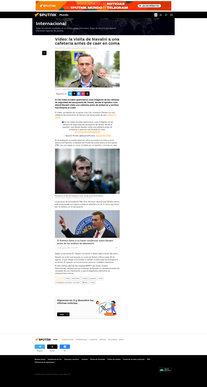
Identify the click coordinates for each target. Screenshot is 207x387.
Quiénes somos (40, 359)
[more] (116, 247)
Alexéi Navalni (76, 278)
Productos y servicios (71, 359)
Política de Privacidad (97, 359)
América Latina (68, 340)
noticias (92, 282)
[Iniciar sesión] (160, 15)
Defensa (102, 340)
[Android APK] (165, 370)
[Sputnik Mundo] (46, 18)
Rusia (67, 278)
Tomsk (101, 278)
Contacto (85, 359)
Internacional (60, 278)
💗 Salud (85, 282)
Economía (93, 340)
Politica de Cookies (114, 359)
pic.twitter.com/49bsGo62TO (87, 132)
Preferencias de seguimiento (44, 362)
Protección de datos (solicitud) (134, 359)
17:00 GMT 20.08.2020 (63, 48)
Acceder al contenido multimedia (82, 89)
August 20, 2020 (103, 135)
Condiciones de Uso (55, 359)
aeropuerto (93, 278)
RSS (148, 359)
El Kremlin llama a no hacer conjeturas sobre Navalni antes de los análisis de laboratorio (85, 242)
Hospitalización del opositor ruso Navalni (68, 282)
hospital (84, 278)
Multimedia (112, 340)
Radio (121, 340)
